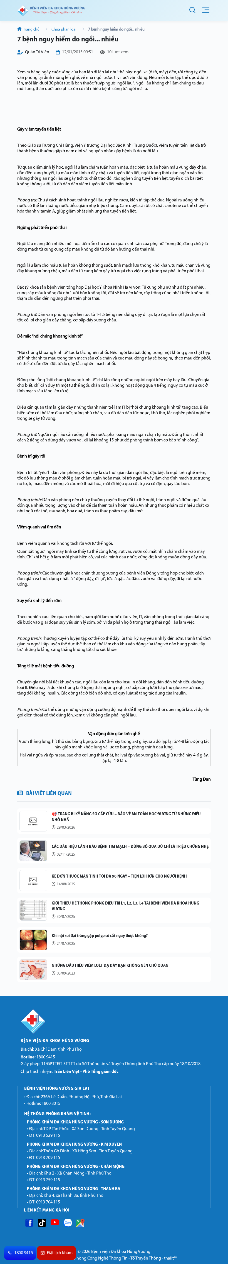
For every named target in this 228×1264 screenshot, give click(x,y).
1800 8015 (51, 1103)
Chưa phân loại (64, 30)
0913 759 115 (48, 1180)
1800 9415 (38, 1057)
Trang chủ (31, 30)
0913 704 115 (48, 1202)
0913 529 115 (48, 1135)
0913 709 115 (48, 1158)
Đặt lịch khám (60, 1253)
